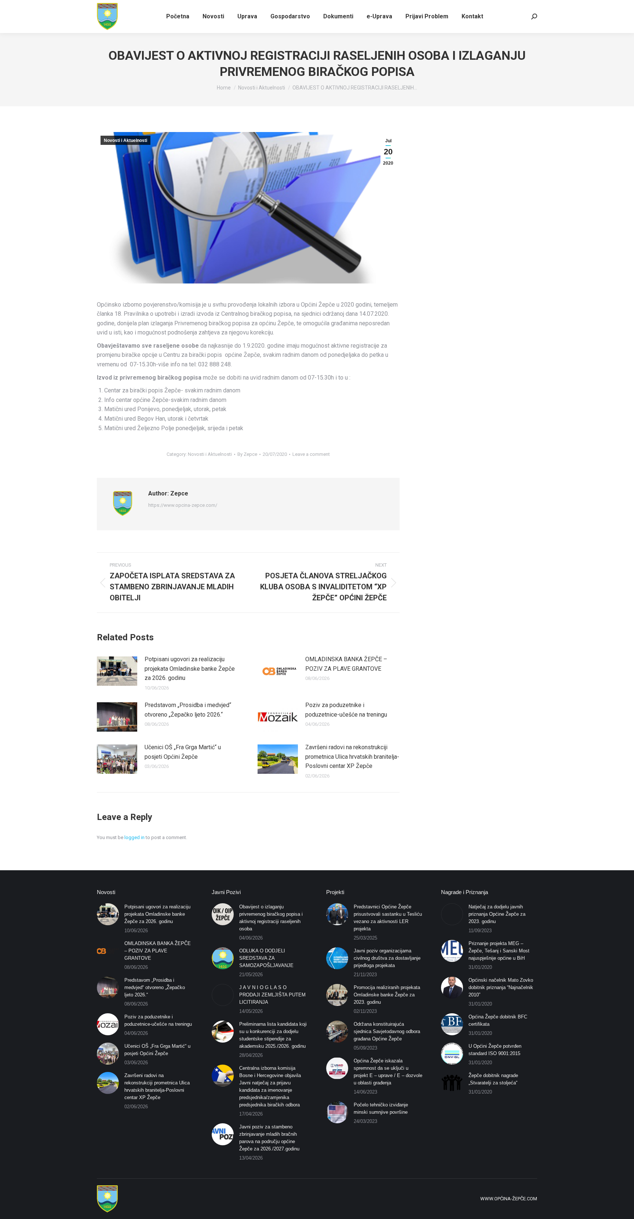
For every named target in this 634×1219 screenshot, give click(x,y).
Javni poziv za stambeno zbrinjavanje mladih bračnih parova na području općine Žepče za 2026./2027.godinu (269, 1138)
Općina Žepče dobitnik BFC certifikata (498, 1020)
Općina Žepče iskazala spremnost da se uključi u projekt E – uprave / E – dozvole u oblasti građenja (388, 1072)
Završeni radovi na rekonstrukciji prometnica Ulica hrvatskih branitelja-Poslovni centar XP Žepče (352, 756)
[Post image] (117, 671)
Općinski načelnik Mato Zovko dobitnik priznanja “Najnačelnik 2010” (501, 987)
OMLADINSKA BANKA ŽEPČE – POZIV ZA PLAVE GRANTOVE (346, 664)
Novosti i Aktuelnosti (125, 140)
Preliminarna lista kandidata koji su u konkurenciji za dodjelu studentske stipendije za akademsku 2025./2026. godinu (273, 1035)
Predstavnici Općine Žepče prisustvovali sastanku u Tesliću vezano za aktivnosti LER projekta (388, 917)
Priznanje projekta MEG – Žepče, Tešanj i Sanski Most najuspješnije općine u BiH (499, 951)
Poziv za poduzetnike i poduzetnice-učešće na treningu (346, 710)
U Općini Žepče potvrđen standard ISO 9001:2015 (495, 1049)
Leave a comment (311, 454)
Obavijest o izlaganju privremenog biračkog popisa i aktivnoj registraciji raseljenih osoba (271, 917)
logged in (134, 837)
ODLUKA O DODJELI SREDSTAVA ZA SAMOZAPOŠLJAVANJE (266, 958)
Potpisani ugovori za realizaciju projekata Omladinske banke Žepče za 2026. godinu (190, 668)
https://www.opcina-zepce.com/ (182, 505)
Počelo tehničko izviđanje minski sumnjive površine (381, 1108)
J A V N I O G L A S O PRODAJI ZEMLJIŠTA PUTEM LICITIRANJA (272, 995)
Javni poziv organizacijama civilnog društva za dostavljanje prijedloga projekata (387, 958)
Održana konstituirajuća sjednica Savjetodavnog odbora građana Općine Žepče (387, 1031)
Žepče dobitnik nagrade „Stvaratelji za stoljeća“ (493, 1079)
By (247, 454)
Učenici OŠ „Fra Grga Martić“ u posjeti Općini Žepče (183, 752)
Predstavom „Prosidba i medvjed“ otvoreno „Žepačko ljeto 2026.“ (188, 710)
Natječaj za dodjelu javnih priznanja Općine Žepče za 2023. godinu (497, 914)
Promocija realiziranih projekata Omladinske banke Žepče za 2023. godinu (387, 995)
